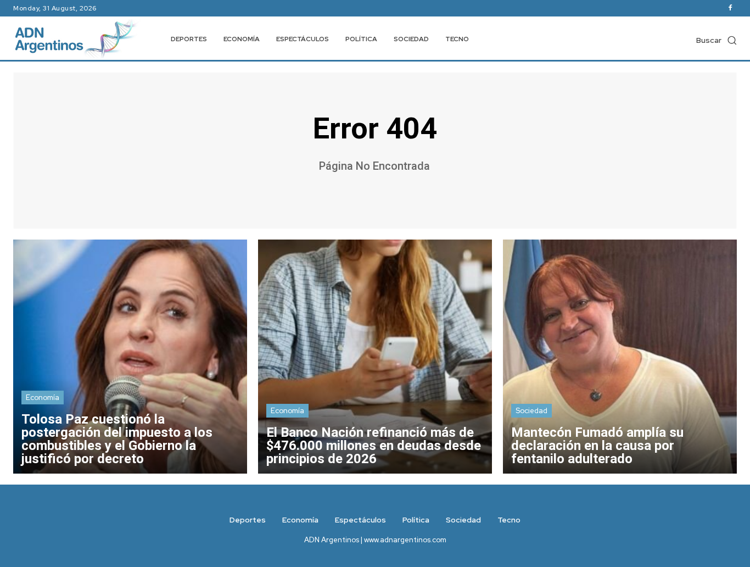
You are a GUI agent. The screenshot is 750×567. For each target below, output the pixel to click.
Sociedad (531, 410)
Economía (42, 397)
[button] (716, 40)
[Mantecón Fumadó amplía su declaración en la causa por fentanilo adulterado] (620, 357)
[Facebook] (730, 8)
